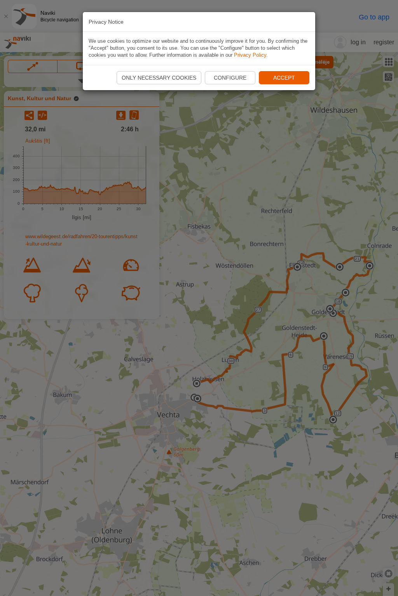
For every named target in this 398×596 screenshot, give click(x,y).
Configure (230, 78)
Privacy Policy (250, 55)
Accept (284, 78)
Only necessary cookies (159, 78)
